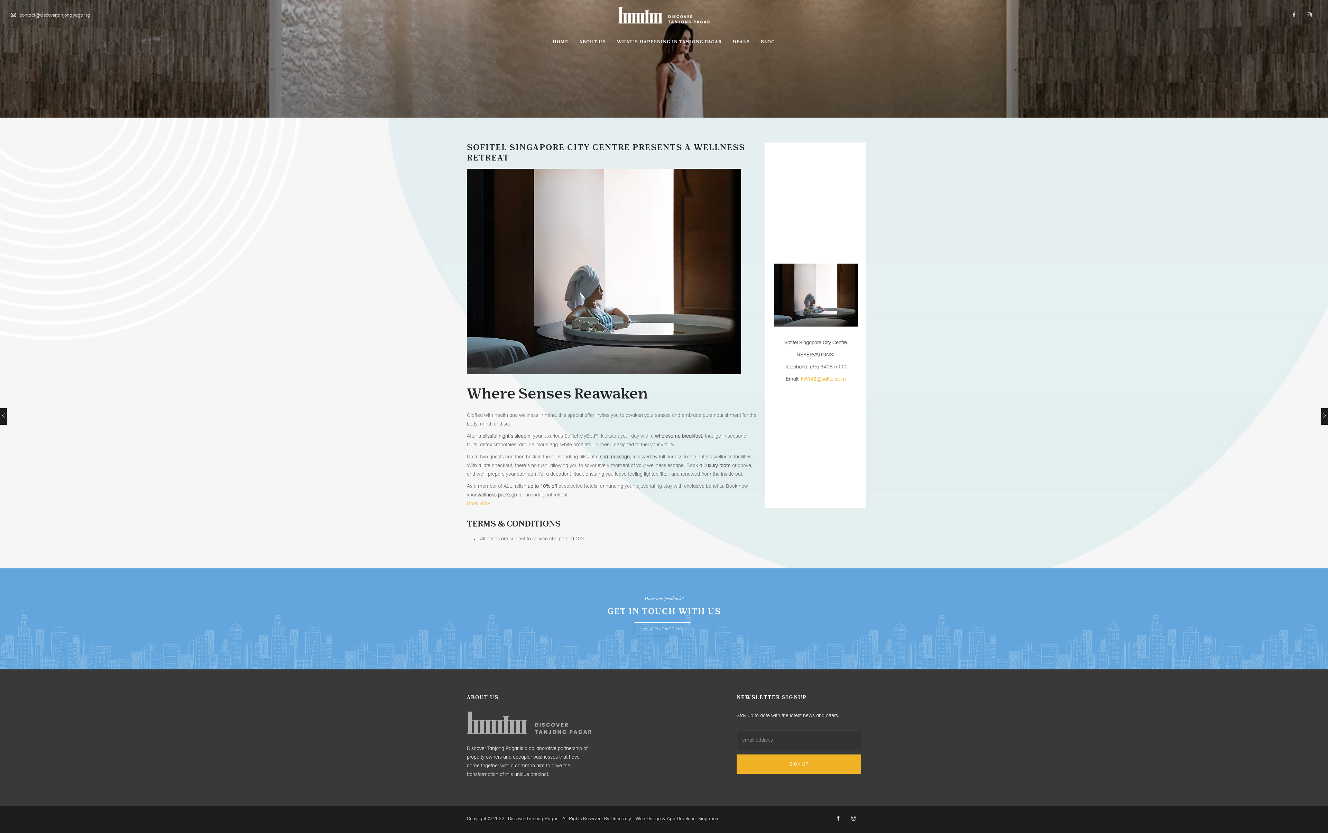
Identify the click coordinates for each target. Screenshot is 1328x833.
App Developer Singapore (693, 819)
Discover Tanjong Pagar (532, 819)
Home (560, 42)
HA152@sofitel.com (823, 379)
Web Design (648, 819)
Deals (741, 42)
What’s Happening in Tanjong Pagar (669, 42)
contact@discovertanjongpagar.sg (55, 15)
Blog (768, 42)
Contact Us (666, 628)
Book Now (478, 504)
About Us (592, 42)
